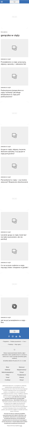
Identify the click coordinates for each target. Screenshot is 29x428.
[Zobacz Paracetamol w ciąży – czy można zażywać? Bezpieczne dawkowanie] (14, 166)
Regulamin (6, 341)
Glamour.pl (21, 367)
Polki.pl (7, 375)
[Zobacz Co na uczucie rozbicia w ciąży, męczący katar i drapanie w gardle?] (14, 251)
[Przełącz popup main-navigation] (2, 2)
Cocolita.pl (7, 380)
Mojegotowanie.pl (21, 369)
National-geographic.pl (7, 372)
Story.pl (21, 380)
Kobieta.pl (7, 369)
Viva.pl (7, 377)
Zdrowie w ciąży (6, 59)
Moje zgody (18, 344)
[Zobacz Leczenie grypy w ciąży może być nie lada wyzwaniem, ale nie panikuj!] (14, 221)
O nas (24, 341)
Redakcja (10, 344)
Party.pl (22, 372)
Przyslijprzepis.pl (21, 375)
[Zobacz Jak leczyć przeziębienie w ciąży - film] (14, 306)
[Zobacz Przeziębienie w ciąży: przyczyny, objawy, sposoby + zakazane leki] (14, 48)
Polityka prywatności (15, 341)
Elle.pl (7, 367)
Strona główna (4, 32)
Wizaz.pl (21, 377)
